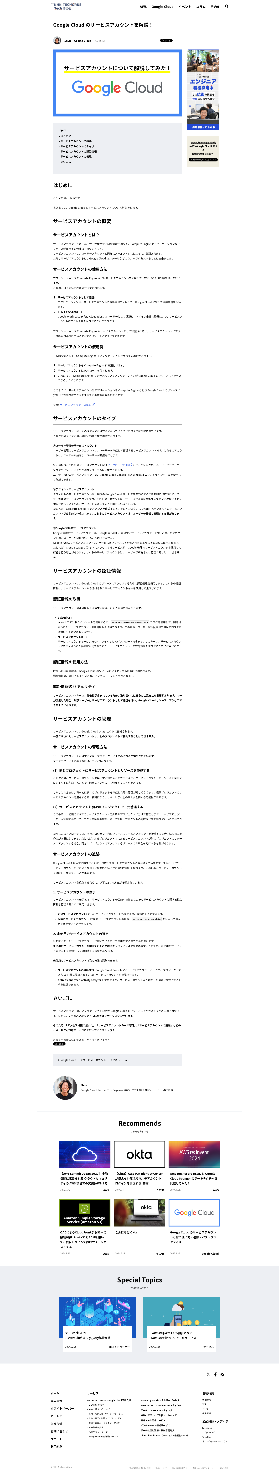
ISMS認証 (224, 1468)
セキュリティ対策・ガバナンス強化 (105, 1418)
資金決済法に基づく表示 (140, 1468)
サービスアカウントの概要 (76, 141)
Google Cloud (163, 6)
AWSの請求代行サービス (100, 1409)
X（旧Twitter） (209, 1432)
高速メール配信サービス (153, 1420)
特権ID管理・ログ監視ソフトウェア (159, 1415)
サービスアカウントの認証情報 (79, 151)
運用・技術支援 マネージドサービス (106, 1413)
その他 (215, 6)
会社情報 (206, 1399)
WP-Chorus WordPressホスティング (161, 1405)
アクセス (206, 1408)
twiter (208, 1374)
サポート (56, 1439)
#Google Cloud (67, 1060)
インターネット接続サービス (155, 1425)
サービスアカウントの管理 (76, 156)
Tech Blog (207, 1436)
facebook (215, 1374)
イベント (184, 6)
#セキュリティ (119, 1060)
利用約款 (56, 1446)
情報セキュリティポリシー (203, 1468)
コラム (201, 6)
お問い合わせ (59, 1431)
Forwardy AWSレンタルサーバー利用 (160, 1400)
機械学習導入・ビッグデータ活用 (104, 1422)
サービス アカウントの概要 (75, 405)
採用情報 (206, 1413)
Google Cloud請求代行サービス (104, 1436)
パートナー (58, 1416)
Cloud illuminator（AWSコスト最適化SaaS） (165, 1435)
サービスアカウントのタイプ (77, 146)
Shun (67, 40)
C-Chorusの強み (96, 1404)
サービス (208, 1346)
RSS (222, 1374)
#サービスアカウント (93, 1060)
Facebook (207, 1427)
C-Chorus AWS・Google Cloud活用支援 (109, 1400)
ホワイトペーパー (119, 1346)
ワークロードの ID (118, 465)
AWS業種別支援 (96, 1427)
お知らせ (56, 1423)
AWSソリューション (98, 1431)
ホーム (55, 1393)
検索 (226, 6)
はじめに (66, 136)
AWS (143, 6)
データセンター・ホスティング (156, 1410)
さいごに (66, 162)
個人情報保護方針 (179, 1468)
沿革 (204, 1404)
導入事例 (56, 1401)
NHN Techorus (62, 1373)
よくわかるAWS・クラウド (215, 1441)
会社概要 (208, 1393)
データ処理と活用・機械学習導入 (158, 1430)
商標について (161, 1468)
